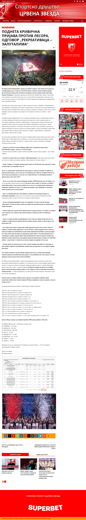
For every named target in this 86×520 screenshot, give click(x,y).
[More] (48, 436)
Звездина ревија (68, 21)
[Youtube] (83, 1)
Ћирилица (68, 71)
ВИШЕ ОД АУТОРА (42, 454)
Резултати (38, 21)
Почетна (6, 21)
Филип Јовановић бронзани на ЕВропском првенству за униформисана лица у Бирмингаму (46, 474)
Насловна (4, 25)
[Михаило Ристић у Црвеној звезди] (10, 464)
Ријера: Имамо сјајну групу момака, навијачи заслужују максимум (28, 472)
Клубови (57, 21)
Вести (13, 21)
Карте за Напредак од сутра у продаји (12, 446)
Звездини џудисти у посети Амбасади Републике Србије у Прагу (45, 446)
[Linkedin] (21, 436)
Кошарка (11, 27)
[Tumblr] (36, 436)
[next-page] (5, 482)
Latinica (61, 71)
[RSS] (80, 1)
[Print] (33, 436)
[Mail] (77, 1)
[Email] (29, 436)
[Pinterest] (13, 436)
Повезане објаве (15, 454)
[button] (82, 21)
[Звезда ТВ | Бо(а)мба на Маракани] (63, 200)
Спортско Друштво (24, 21)
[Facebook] (74, 1)
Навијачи (48, 21)
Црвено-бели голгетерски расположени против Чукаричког (75, 220)
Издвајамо (11, 25)
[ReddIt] (25, 436)
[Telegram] (40, 436)
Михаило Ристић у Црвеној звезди (75, 181)
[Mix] (44, 436)
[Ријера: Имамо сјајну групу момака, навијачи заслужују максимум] (28, 464)
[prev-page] (3, 482)
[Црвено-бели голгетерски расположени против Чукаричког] (63, 219)
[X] (9, 436)
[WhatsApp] (17, 436)
